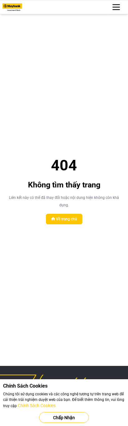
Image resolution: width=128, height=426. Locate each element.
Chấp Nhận (64, 417)
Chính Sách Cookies (37, 405)
